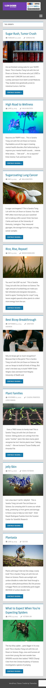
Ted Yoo (25, 542)
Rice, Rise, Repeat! (16, 249)
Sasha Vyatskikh (28, 471)
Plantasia (11, 537)
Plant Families (14, 393)
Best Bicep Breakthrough (21, 320)
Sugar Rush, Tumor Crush (21, 33)
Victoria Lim (27, 616)
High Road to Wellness (19, 104)
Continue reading (13, 92)
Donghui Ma (30, 38)
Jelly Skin (11, 467)
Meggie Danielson (28, 253)
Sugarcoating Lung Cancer (22, 175)
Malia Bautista (27, 108)
